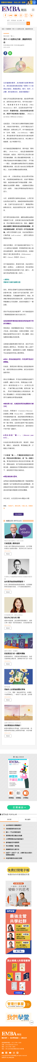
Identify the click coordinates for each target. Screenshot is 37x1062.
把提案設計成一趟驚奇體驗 (14, 653)
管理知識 (13, 20)
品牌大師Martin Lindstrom (12, 723)
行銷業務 (8, 29)
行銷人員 (24, 506)
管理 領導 (25, 20)
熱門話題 (7, 687)
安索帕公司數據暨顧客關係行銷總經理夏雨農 (18, 578)
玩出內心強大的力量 (12, 617)
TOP (31, 1022)
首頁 (3, 29)
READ (8, 554)
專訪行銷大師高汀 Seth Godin (14, 541)
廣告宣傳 (17, 506)
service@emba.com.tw (11, 1044)
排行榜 (9, 819)
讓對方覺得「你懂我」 (11, 651)
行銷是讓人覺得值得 (12, 543)
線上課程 (19, 20)
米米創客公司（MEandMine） (14, 615)
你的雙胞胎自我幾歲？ (13, 725)
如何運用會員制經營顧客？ (14, 581)
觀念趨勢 (27, 819)
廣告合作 (24, 1038)
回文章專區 (18, 514)
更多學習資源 (14, 1038)
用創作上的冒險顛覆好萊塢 (14, 689)
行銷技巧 (10, 506)
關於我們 (4, 1038)
